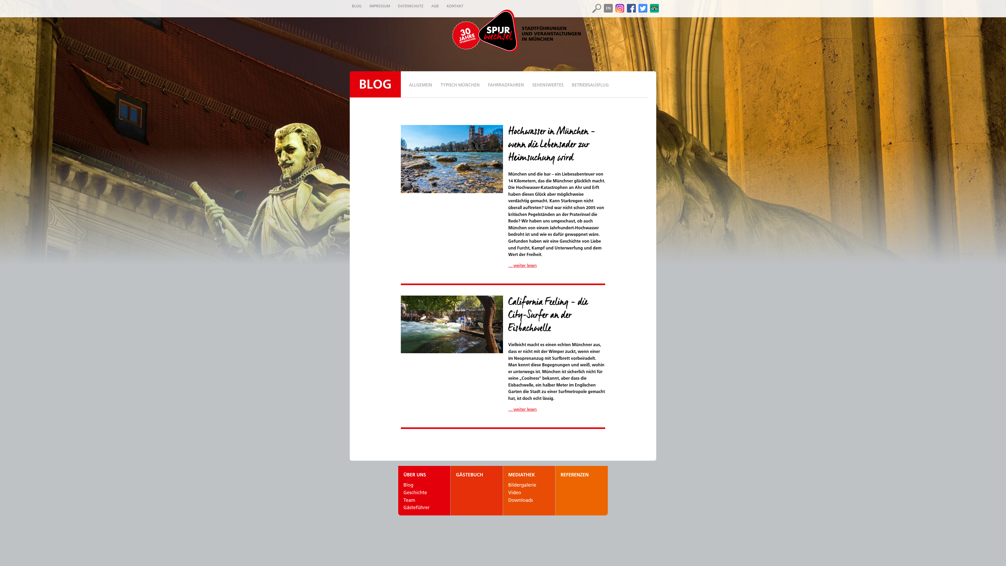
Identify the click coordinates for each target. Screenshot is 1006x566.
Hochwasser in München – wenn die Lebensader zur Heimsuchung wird (551, 144)
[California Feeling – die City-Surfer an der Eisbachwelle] (452, 324)
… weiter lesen (522, 265)
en (608, 8)
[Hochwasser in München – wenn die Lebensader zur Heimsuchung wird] (452, 159)
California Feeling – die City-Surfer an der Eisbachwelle (548, 315)
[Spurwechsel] (529, 31)
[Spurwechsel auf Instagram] (619, 8)
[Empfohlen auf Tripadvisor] (654, 8)
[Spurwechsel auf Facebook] (631, 8)
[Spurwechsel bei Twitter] (642, 8)
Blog (375, 84)
